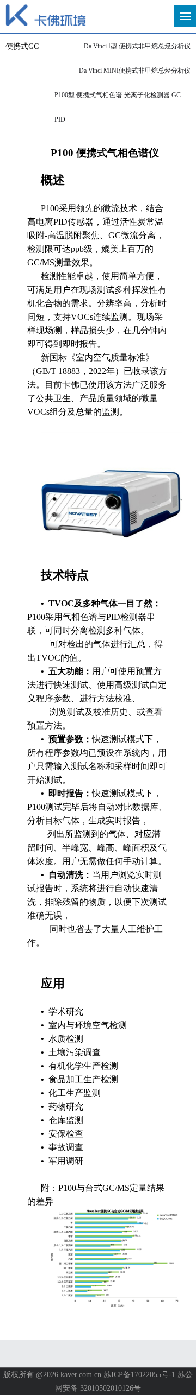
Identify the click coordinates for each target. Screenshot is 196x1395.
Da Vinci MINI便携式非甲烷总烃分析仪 (135, 70)
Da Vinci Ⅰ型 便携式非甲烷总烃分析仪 (137, 46)
